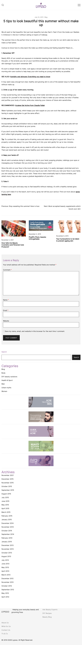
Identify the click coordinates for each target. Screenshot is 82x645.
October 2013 (7, 553)
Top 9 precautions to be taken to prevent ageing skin (67, 240)
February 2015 (7, 516)
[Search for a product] (3, 5)
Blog (45, 17)
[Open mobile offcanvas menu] (79, 5)
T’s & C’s (5, 634)
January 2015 (7, 520)
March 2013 (6, 575)
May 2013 (5, 567)
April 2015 (5, 508)
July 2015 (5, 497)
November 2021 (8, 475)
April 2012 (5, 597)
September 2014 (8, 534)
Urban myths (6, 388)
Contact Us (6, 630)
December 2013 (8, 545)
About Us (5, 623)
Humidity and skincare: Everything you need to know (30, 77)
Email (5, 310)
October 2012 (7, 586)
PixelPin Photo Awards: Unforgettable (37, 238)
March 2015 (6, 512)
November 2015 (8, 483)
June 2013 (5, 564)
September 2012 (8, 590)
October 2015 (7, 486)
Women (4, 391)
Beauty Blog (47, 617)
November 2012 (8, 582)
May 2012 (5, 593)
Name (6, 300)
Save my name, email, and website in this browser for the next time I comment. (35, 331)
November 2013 (8, 549)
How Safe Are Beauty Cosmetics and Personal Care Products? (13, 245)
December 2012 (8, 578)
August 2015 (6, 494)
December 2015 (8, 479)
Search (4, 352)
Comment (7, 270)
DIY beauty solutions (9, 377)
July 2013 (5, 560)
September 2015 (8, 490)
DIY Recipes (47, 613)
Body (3, 373)
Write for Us (6, 626)
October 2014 (7, 531)
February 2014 (7, 538)
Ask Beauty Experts (49, 610)
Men (3, 384)
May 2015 (5, 505)
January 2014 (7, 542)
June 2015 (5, 501)
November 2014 (8, 527)
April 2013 (5, 571)
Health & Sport (7, 380)
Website (6, 321)
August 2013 (6, 556)
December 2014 (8, 523)
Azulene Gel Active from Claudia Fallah (30, 105)
